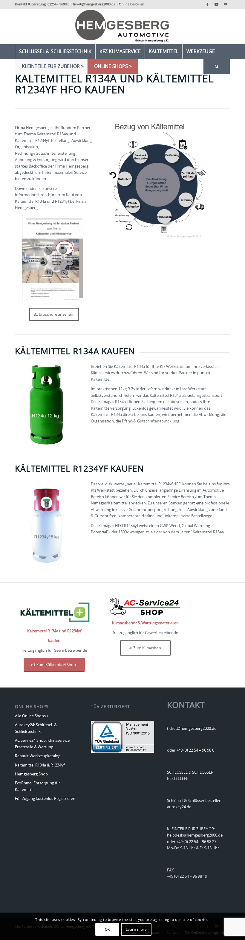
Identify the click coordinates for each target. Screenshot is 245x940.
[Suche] (216, 66)
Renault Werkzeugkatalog (37, 756)
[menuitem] (55, 51)
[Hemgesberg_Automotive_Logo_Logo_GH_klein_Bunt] (122, 26)
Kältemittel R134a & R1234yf (40, 765)
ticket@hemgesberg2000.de (191, 729)
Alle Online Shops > (32, 716)
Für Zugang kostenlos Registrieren (45, 799)
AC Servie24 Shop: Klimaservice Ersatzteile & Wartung (42, 744)
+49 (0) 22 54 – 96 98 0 (195, 750)
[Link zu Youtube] (216, 4)
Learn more (136, 929)
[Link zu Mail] (225, 4)
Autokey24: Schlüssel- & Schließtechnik (36, 728)
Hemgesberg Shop (31, 774)
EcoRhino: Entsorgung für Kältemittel (37, 786)
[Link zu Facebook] (207, 4)
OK (107, 929)
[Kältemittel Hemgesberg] (54, 611)
